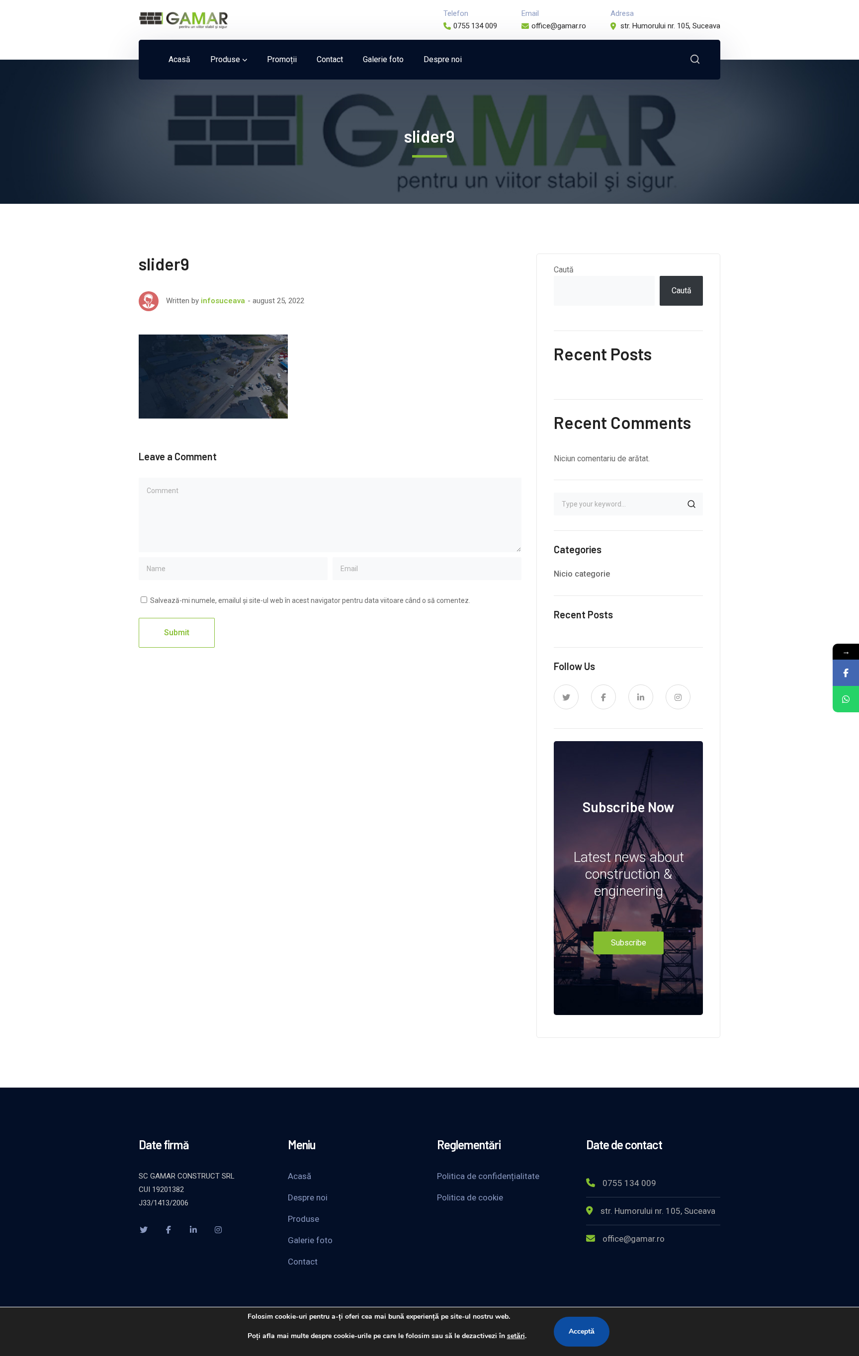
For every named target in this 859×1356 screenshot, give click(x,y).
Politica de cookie (470, 1197)
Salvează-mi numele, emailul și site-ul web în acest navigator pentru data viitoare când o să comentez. (310, 600)
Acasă (299, 1176)
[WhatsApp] (846, 699)
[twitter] (566, 696)
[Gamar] (183, 19)
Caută (564, 269)
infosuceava (223, 300)
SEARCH (691, 504)
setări (516, 1336)
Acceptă (582, 1331)
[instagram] (678, 696)
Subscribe (628, 942)
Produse (303, 1219)
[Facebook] (846, 673)
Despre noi (308, 1197)
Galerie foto (310, 1240)
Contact (303, 1262)
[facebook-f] (603, 696)
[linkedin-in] (640, 696)
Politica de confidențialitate (488, 1176)
